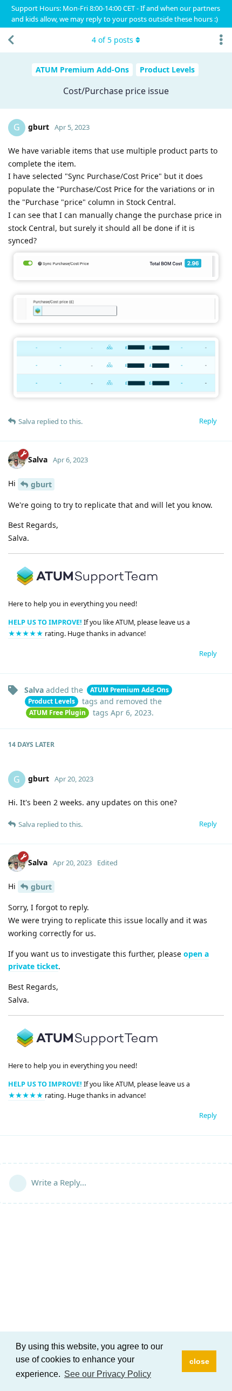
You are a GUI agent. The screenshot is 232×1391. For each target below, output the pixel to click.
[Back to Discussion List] (11, 40)
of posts (112, 40)
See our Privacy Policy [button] (107, 1374)
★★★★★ (26, 633)
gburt (41, 484)
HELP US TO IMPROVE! (46, 622)
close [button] (199, 1361)
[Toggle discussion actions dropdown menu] (221, 40)
